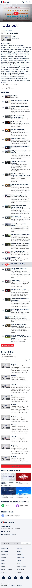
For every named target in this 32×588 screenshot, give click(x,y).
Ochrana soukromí (10, 585)
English (3, 585)
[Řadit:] (29, 359)
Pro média (19, 548)
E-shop (3, 566)
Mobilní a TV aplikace (6, 569)
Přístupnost (19, 585)
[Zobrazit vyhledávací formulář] (23, 2)
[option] (6, 543)
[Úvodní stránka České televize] (7, 522)
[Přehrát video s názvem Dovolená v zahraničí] (16, 13)
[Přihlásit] (26, 2)
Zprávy (11, 88)
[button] (16, 13)
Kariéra (19, 563)
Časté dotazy (20, 569)
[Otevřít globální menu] (30, 2)
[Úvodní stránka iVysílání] (5, 2)
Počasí (3, 563)
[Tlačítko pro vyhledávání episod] (26, 359)
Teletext (3, 557)
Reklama (19, 551)
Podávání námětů (21, 566)
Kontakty (19, 572)
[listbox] (16, 543)
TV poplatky (4, 554)
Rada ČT (19, 560)
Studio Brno (20, 554)
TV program (4, 548)
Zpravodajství (5, 88)
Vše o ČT (3, 572)
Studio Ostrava (20, 557)
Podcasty (3, 560)
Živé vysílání (4, 551)
